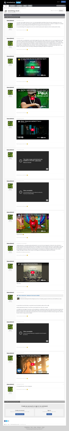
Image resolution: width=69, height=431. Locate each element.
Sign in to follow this (55, 10)
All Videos (19, 5)
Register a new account (19, 414)
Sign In (58, 1)
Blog (25, 5)
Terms (31, 427)
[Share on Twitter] (6, 421)
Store (30, 5)
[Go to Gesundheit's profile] (5, 11)
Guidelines (12, 5)
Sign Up (63, 1)
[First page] (5, 17)
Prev (7, 17)
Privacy (35, 427)
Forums (6, 5)
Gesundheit (14, 12)
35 (15, 17)
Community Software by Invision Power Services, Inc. (34, 429)
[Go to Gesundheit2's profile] (10, 25)
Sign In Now (49, 414)
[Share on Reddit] (8, 421)
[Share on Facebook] (5, 421)
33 (11, 17)
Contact (43, 427)
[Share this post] (63, 20)
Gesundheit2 (10, 20)
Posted (20, 20)
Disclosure (39, 427)
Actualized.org (27, 427)
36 (17, 17)
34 (13, 17)
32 (9, 17)
